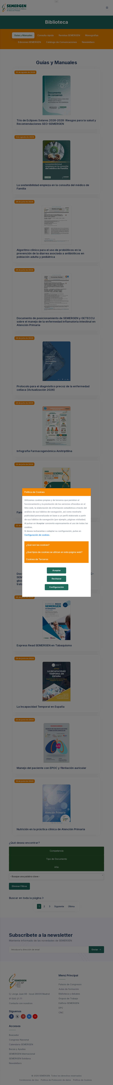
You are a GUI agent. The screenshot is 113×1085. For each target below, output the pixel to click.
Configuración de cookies (36, 535)
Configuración (56, 587)
